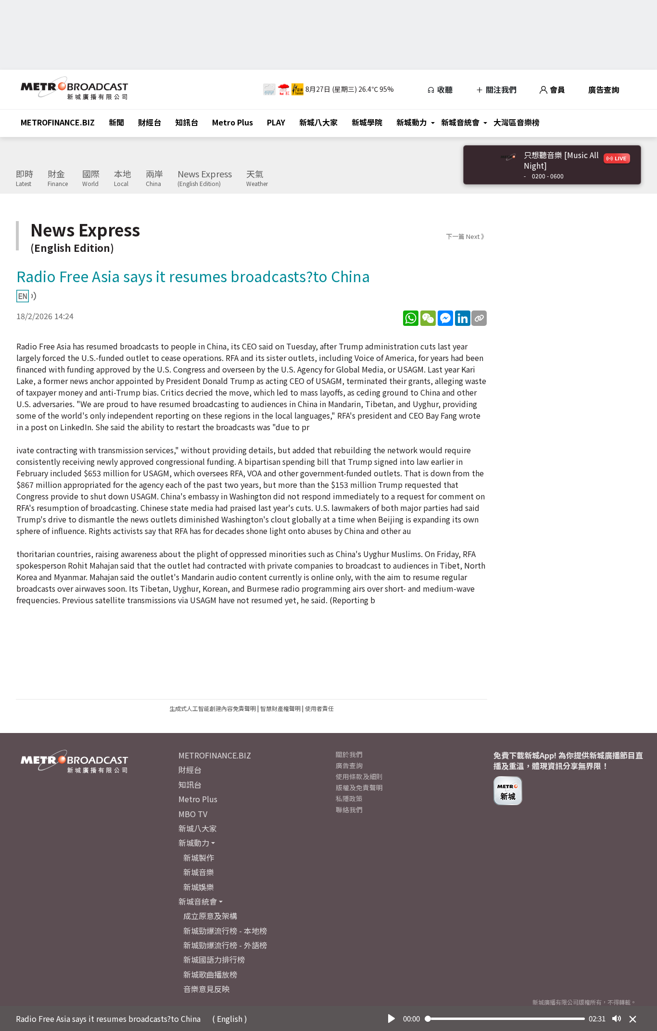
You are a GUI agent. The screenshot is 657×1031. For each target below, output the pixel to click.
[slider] (505, 1018)
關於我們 (349, 754)
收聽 (444, 89)
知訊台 (186, 122)
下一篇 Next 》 (466, 236)
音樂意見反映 (206, 988)
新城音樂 (198, 872)
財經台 (149, 122)
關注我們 (500, 89)
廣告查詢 (603, 89)
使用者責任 (319, 708)
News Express (204, 178)
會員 (556, 89)
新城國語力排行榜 (214, 959)
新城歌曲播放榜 (210, 974)
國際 (91, 178)
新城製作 (198, 857)
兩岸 (154, 178)
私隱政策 (349, 798)
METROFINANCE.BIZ (58, 122)
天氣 (257, 178)
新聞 (116, 122)
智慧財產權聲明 (280, 708)
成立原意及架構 (210, 915)
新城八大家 (318, 122)
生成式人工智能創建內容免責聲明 (212, 708)
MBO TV (192, 814)
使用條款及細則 (359, 776)
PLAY (276, 122)
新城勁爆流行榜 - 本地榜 (225, 930)
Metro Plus (232, 122)
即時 (24, 178)
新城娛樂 (198, 887)
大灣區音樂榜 (516, 122)
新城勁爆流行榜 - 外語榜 (225, 945)
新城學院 (367, 122)
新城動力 (411, 122)
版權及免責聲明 (359, 787)
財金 (58, 178)
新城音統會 (460, 122)
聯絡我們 (349, 809)
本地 (122, 178)
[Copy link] (479, 318)
